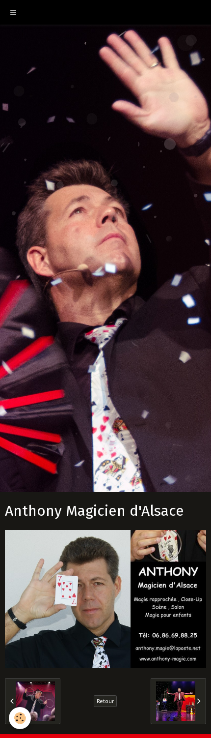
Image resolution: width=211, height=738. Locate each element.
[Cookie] (20, 718)
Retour (105, 701)
